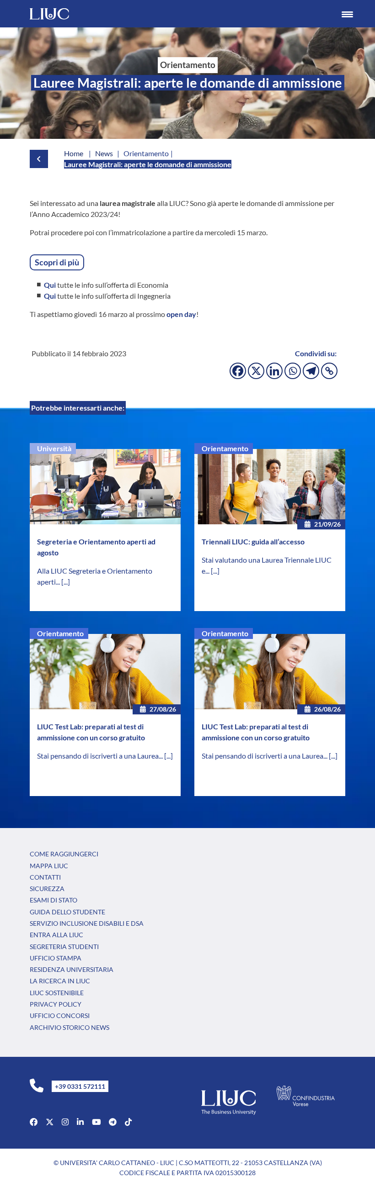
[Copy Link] (329, 371)
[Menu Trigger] (347, 14)
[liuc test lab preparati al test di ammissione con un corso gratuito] (269, 671)
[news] (36, 159)
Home (73, 153)
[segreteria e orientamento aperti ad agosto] (105, 486)
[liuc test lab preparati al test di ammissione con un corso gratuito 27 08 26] (105, 671)
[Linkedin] (274, 371)
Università (54, 448)
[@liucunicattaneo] (128, 1122)
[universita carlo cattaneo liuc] (80, 1122)
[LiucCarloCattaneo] (96, 1122)
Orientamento (225, 448)
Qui (50, 284)
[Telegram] (311, 371)
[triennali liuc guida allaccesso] (269, 486)
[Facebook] (238, 371)
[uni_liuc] (65, 1122)
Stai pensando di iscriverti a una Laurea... (100, 755)
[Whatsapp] (292, 371)
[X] (256, 371)
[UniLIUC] (34, 1122)
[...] (65, 581)
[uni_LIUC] (113, 1122)
